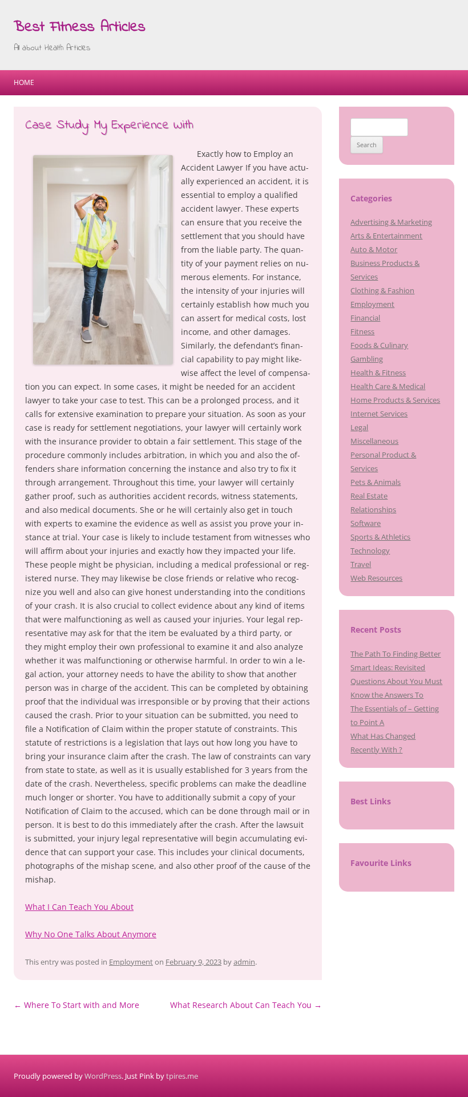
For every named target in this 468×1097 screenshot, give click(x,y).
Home (24, 82)
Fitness (362, 331)
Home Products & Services (395, 400)
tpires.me (182, 1076)
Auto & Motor (373, 249)
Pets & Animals (375, 482)
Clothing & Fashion (382, 290)
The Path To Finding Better (395, 654)
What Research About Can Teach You (246, 1004)
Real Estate (369, 496)
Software (365, 523)
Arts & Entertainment (386, 235)
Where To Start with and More (76, 1004)
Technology (370, 550)
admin (244, 962)
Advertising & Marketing (391, 222)
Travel (360, 564)
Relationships (373, 509)
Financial (365, 318)
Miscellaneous (374, 441)
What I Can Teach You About (79, 906)
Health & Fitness (378, 372)
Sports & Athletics (380, 537)
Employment (131, 962)
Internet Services (379, 413)
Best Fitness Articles (80, 27)
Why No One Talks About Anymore (90, 934)
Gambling (366, 359)
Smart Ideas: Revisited (387, 667)
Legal (359, 427)
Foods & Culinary (379, 345)
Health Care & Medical (387, 386)
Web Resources (376, 578)
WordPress (103, 1076)
